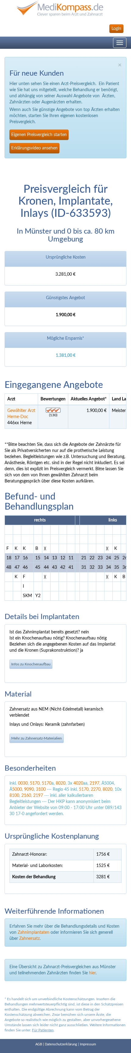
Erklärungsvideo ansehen (34, 148)
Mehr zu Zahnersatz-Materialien (36, 738)
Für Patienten (43, 1030)
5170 (35, 783)
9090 (29, 789)
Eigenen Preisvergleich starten (39, 135)
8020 (61, 783)
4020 (78, 783)
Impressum (88, 1044)
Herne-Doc (17, 417)
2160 (26, 795)
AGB (38, 1044)
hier (92, 973)
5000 (17, 789)
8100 (14, 795)
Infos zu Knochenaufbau (31, 664)
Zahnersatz (29, 939)
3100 (41, 789)
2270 (96, 789)
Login (116, 29)
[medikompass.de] (65, 8)
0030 (23, 783)
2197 (94, 783)
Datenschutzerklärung (61, 1044)
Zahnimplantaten (33, 932)
